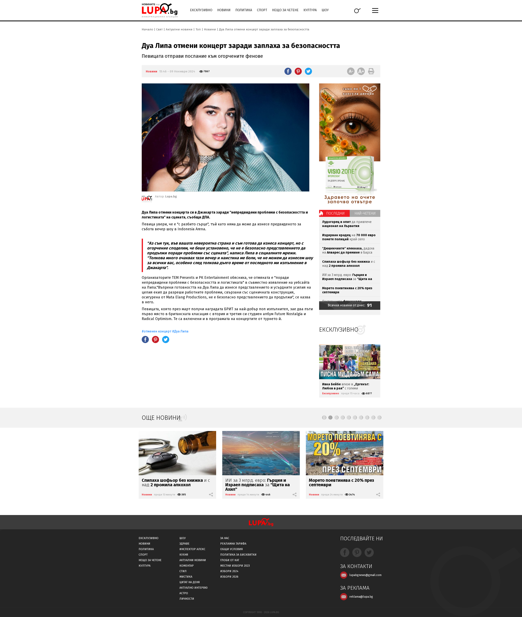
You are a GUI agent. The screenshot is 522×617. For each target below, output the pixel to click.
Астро (183, 593)
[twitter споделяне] (308, 71)
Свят (159, 29)
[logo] (159, 10)
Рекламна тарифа (233, 543)
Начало (147, 29)
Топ (198, 29)
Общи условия (231, 549)
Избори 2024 (229, 571)
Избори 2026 (229, 576)
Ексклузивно (201, 10)
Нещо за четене (285, 10)
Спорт (262, 10)
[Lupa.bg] (147, 200)
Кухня (183, 554)
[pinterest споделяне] (298, 71)
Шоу (325, 10)
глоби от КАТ (229, 560)
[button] (324, 417)
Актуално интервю (193, 587)
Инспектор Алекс (192, 549)
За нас (224, 538)
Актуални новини (179, 29)
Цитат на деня (189, 582)
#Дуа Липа (180, 331)
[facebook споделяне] (288, 71)
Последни (335, 213)
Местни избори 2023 (235, 565)
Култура (310, 10)
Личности (186, 598)
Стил (183, 571)
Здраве (184, 543)
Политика (243, 10)
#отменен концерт (157, 331)
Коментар (186, 565)
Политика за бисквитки (238, 554)
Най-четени (365, 213)
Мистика (185, 576)
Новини (223, 10)
